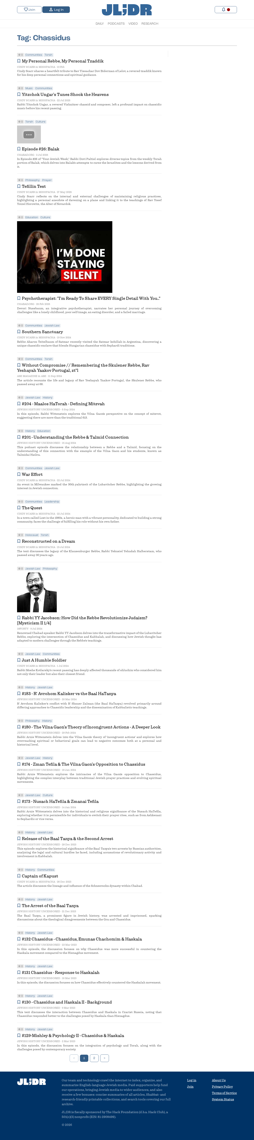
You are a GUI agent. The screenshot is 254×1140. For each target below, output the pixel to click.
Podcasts (116, 23)
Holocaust (31, 535)
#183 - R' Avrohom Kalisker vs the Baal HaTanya (69, 693)
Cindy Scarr (26, 66)
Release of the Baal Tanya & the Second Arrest (67, 838)
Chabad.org (25, 154)
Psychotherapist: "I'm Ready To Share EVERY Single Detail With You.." (91, 298)
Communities (33, 55)
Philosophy (32, 180)
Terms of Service (224, 1093)
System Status (223, 1099)
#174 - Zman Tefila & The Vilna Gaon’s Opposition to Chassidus (83, 764)
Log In (56, 9)
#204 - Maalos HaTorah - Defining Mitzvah (63, 403)
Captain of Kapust (40, 876)
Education (31, 217)
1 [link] (84, 1058)
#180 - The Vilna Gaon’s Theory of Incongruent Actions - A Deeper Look (91, 727)
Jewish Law (52, 325)
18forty (23, 628)
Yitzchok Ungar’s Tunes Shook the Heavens (66, 94)
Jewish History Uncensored (38, 409)
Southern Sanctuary (43, 331)
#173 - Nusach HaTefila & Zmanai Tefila (60, 801)
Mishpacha (47, 66)
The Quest (33, 507)
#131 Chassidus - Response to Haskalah (61, 972)
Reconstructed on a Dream (48, 541)
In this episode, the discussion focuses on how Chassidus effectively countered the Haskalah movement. (89, 982)
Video (133, 23)
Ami (43, 376)
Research (149, 23)
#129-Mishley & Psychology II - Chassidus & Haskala (73, 1035)
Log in (191, 1080)
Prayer (47, 180)
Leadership (52, 501)
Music (29, 88)
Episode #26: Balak (40, 149)
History (47, 397)
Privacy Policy (222, 1086)
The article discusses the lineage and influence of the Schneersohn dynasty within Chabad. (80, 885)
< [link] (74, 1058)
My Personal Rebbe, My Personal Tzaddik (63, 61)
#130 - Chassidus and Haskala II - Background (67, 1002)
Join (29, 9)
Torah (48, 55)
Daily (100, 23)
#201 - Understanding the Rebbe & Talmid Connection (75, 437)
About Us (219, 1080)
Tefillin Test (34, 186)
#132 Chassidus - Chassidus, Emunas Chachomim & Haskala (82, 939)
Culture (40, 122)
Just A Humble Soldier (44, 660)
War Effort (34, 474)
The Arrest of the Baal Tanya (50, 905)
